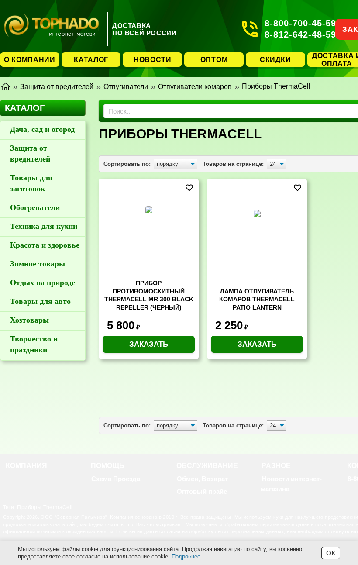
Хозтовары (29, 320)
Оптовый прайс (202, 491)
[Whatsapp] (352, 491)
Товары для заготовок (31, 183)
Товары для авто (40, 301)
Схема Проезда (115, 478)
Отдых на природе (42, 282)
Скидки (275, 59)
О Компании (29, 59)
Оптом (214, 59)
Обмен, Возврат (202, 478)
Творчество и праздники (34, 344)
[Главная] (5, 86)
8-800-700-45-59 (300, 23)
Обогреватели (35, 207)
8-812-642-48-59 (300, 34)
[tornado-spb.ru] (51, 29)
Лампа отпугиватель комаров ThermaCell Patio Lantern (257, 299)
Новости (153, 59)
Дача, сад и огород (42, 129)
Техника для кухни (43, 226)
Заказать (148, 344)
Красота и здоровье (44, 245)
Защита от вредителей (30, 153)
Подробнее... (189, 556)
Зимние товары (37, 263)
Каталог (91, 59)
